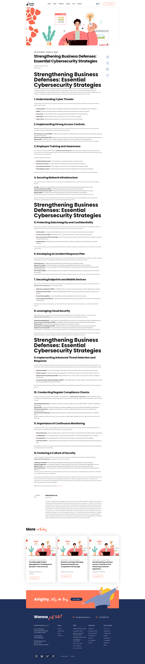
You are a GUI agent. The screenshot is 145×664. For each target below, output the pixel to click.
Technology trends (51, 52)
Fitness (90, 628)
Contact (80, 3)
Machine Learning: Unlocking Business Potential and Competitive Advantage (72, 564)
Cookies (72, 656)
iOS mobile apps (78, 631)
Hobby (90, 642)
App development (39, 52)
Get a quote (109, 3)
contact (61, 485)
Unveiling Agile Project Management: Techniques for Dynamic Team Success (40, 564)
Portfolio (61, 3)
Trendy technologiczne (74, 560)
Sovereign (107, 631)
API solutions (77, 648)
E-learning (91, 640)
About (49, 3)
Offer (54, 3)
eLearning (107, 640)
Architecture (92, 633)
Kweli (105, 645)
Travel (90, 638)
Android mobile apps (79, 628)
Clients (68, 3)
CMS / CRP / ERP (78, 643)
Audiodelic (107, 638)
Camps (106, 635)
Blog (74, 3)
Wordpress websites (79, 637)
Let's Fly (106, 628)
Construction (92, 631)
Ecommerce (91, 635)
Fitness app (107, 633)
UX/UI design (77, 645)
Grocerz (106, 642)
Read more (34, 578)
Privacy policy (64, 656)
